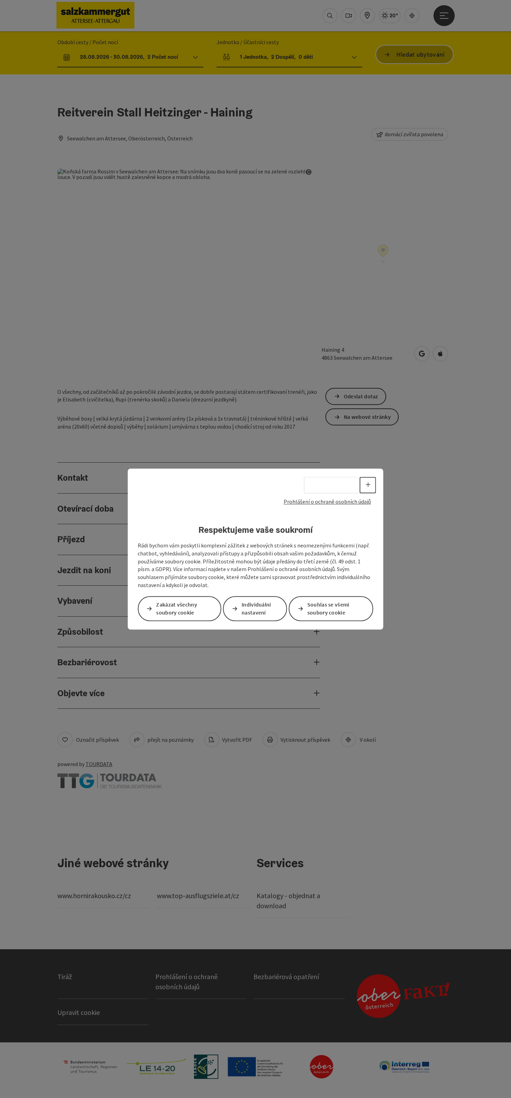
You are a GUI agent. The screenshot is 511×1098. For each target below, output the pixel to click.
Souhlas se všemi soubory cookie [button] (328, 608)
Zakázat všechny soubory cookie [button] (176, 608)
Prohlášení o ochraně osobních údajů (327, 501)
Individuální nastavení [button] (256, 608)
